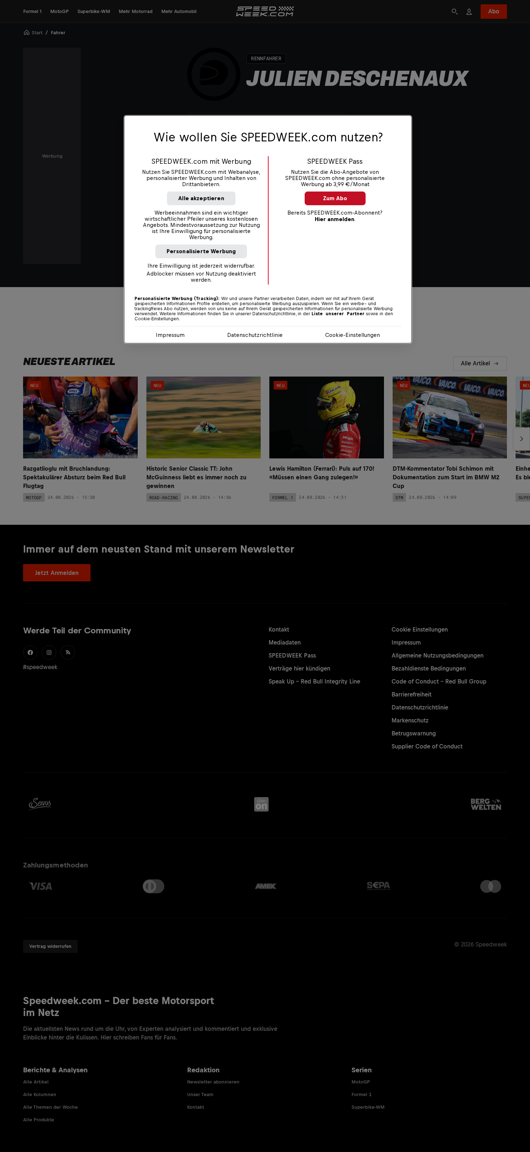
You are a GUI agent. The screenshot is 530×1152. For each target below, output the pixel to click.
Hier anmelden (334, 219)
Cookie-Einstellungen (352, 335)
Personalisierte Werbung (201, 251)
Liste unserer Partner (338, 313)
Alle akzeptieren (201, 198)
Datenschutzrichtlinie (255, 335)
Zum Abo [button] (335, 198)
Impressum (170, 335)
